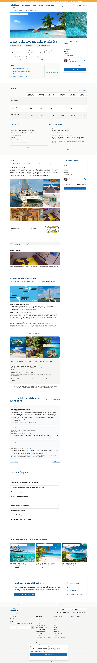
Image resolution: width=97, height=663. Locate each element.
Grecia (55, 622)
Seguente (55, 461)
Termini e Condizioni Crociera (43, 637)
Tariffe (65, 47)
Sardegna (56, 618)
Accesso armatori (75, 618)
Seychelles (56, 631)
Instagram (73, 612)
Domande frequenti (69, 55)
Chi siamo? (38, 618)
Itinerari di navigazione (59, 637)
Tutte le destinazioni (59, 633)
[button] (26, 5)
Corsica (55, 627)
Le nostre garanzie (40, 622)
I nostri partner (40, 623)
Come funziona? (40, 620)
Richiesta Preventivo (59, 639)
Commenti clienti (68, 53)
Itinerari (66, 51)
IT (63, 609)
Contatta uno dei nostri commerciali (24, 594)
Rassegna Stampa (40, 631)
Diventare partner (75, 620)
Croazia (55, 623)
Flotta (55, 635)
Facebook (60, 612)
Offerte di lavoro (40, 633)
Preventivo (75, 69)
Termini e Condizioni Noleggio (43, 639)
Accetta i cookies (48, 654)
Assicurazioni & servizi (41, 627)
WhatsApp (13, 616)
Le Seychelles (20, 10)
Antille (55, 629)
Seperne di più (42, 651)
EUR (77, 609)
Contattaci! (85, 90)
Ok (32, 627)
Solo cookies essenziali (48, 658)
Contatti (38, 644)
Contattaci (13, 618)
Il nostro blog (39, 643)
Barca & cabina (67, 49)
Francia (55, 625)
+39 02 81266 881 (15, 614)
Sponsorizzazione (40, 625)
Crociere (14, 10)
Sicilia (55, 620)
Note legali (38, 635)
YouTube (67, 612)
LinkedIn (81, 612)
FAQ (37, 641)
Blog (86, 612)
